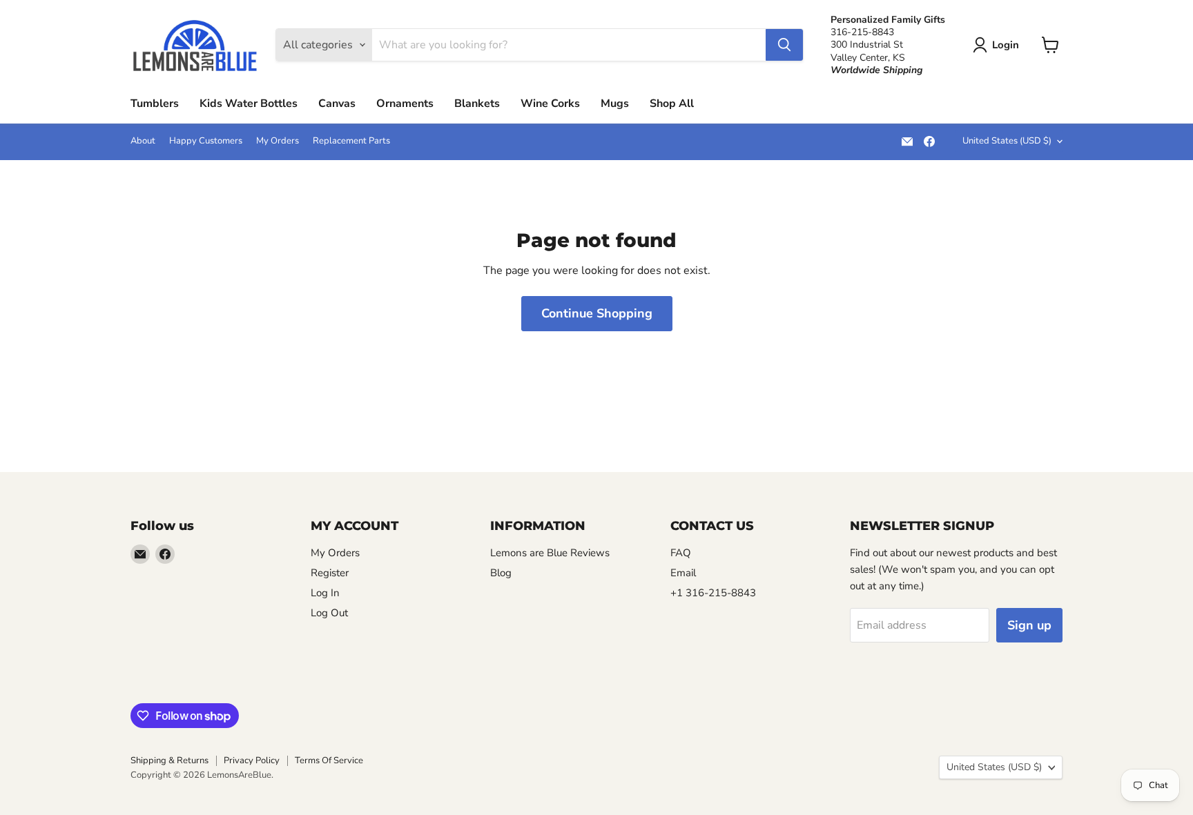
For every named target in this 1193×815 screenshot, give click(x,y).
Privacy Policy (252, 760)
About (142, 141)
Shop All (672, 103)
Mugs (615, 103)
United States (1006, 141)
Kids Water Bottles (249, 103)
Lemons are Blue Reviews (550, 553)
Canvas (337, 103)
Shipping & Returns (169, 760)
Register (330, 573)
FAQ (680, 553)
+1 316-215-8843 (713, 593)
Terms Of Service (329, 760)
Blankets (477, 103)
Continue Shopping (596, 313)
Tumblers (154, 103)
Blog (501, 573)
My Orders (277, 141)
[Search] (784, 45)
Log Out (329, 613)
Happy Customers (205, 141)
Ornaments (405, 103)
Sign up (1029, 625)
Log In (325, 593)
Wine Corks (550, 103)
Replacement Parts (351, 141)
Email (683, 573)
